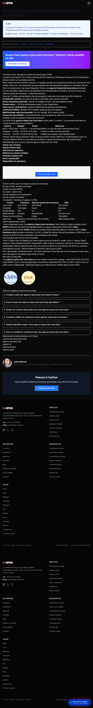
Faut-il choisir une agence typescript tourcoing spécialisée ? (33, 302)
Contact (6, 477)
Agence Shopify (9, 347)
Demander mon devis (17, 64)
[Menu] (89, 3)
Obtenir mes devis (46, 388)
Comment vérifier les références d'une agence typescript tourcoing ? (37, 317)
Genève (5, 525)
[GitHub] (12, 430)
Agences (6, 456)
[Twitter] (8, 430)
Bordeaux (6, 505)
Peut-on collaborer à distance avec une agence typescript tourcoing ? (37, 332)
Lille (4, 509)
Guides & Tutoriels (9, 469)
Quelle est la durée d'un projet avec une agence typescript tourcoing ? (37, 310)
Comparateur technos (57, 456)
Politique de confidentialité (80, 545)
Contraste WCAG (55, 465)
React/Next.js (54, 436)
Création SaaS (54, 416)
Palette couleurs (55, 460)
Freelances (7, 452)
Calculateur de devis (56, 448)
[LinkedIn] (4, 430)
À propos (6, 448)
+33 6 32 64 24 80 (12, 422)
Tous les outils (54, 477)
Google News (49, 44)
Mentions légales (62, 545)
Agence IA (7, 344)
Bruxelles (6, 521)
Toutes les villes (9, 534)
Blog (4, 465)
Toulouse (6, 501)
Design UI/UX (54, 420)
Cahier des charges (56, 452)
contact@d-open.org (13, 425)
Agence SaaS (8, 350)
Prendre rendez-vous (46, 174)
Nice (4, 517)
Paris (4, 489)
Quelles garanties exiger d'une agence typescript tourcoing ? (33, 324)
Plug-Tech (56, 251)
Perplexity (38, 44)
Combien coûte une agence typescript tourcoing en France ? (33, 295)
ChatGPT (24, 44)
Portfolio (6, 460)
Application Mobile (55, 424)
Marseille (6, 497)
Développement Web (56, 412)
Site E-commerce (55, 428)
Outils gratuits (8, 473)
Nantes (5, 513)
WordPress (53, 432)
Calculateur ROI (55, 469)
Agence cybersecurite (12, 341)
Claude (31, 44)
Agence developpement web (15, 339)
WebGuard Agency (33, 265)
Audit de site (53, 473)
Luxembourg (7, 529)
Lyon (4, 493)
